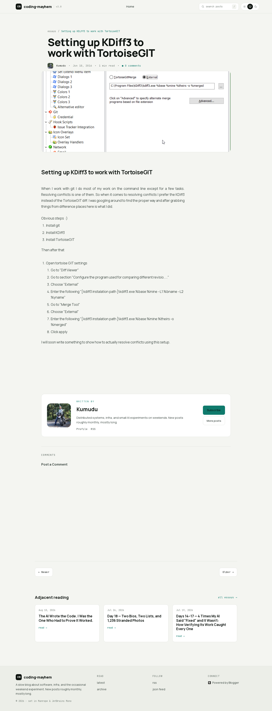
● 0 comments (131, 65)
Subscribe (214, 410)
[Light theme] (244, 6)
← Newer (43, 572)
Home (130, 6)
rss (155, 683)
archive (102, 689)
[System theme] (250, 6)
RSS (93, 429)
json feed (159, 689)
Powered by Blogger (225, 683)
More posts (214, 421)
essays (52, 31)
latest (101, 683)
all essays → (227, 597)
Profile (82, 429)
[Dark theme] (255, 6)
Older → (228, 572)
